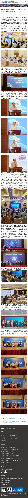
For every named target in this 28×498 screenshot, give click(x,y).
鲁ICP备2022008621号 (5, 495)
